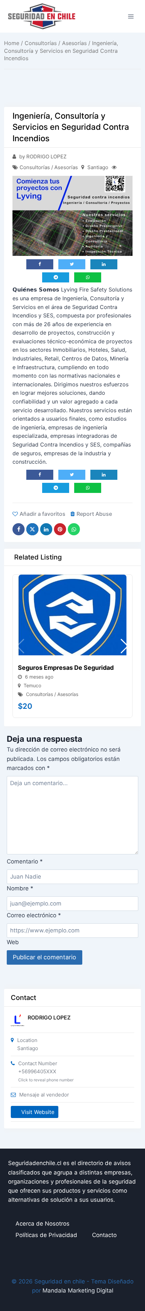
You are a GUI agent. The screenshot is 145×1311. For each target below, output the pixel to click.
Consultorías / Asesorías (56, 43)
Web (13, 942)
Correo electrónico (34, 915)
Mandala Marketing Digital (77, 1290)
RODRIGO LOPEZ (49, 1017)
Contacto (104, 1235)
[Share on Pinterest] (60, 529)
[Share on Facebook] (18, 529)
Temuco (32, 685)
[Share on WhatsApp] (74, 529)
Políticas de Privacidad (46, 1235)
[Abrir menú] (130, 16)
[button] (124, 646)
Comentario (25, 861)
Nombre (20, 888)
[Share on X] (32, 529)
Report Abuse (94, 513)
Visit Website (37, 1112)
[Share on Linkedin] (46, 529)
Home (11, 43)
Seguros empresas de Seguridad (66, 667)
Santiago (97, 167)
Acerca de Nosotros (42, 1223)
